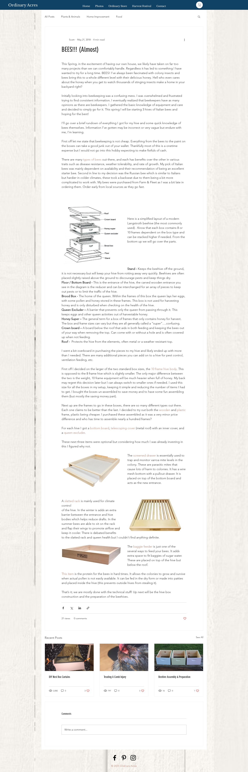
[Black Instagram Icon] (133, 757)
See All (199, 637)
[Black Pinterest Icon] (124, 757)
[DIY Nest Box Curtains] (69, 657)
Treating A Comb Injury (115, 677)
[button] (199, 16)
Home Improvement (98, 16)
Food (119, 16)
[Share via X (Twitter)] (71, 608)
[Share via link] (88, 608)
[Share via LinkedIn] (79, 608)
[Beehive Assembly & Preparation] (178, 657)
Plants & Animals (70, 16)
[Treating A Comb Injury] (124, 657)
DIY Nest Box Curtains (59, 677)
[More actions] (184, 40)
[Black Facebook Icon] (114, 757)
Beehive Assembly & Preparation (174, 677)
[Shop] (199, 5)
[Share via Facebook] (63, 608)
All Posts (49, 16)
